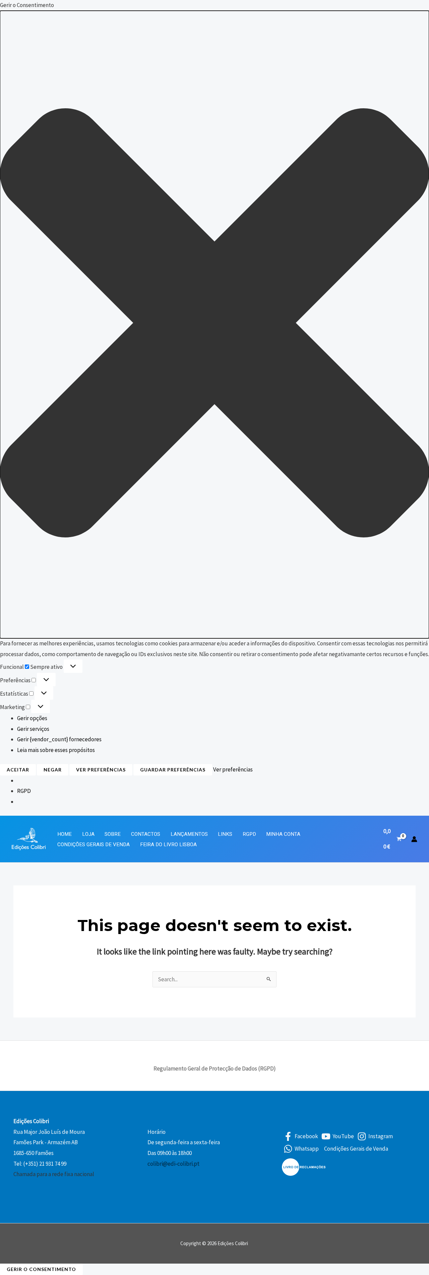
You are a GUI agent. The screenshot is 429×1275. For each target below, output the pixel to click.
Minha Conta (283, 834)
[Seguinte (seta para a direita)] (417, 637)
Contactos (145, 834)
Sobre (113, 834)
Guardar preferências (172, 769)
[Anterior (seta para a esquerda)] (11, 637)
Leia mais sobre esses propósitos (56, 750)
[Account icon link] (414, 839)
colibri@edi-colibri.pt (173, 1163)
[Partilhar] (407, 7)
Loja (88, 834)
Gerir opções (32, 718)
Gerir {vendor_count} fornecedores (59, 739)
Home (64, 834)
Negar (53, 769)
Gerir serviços (33, 729)
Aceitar (18, 769)
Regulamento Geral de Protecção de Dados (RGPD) (215, 1068)
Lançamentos (189, 834)
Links (225, 834)
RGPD (24, 791)
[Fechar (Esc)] (421, 7)
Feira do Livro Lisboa (168, 845)
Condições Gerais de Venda (93, 845)
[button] (214, 324)
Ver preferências (101, 769)
